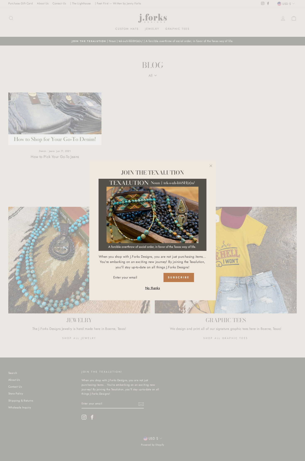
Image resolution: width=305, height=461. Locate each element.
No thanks (152, 288)
